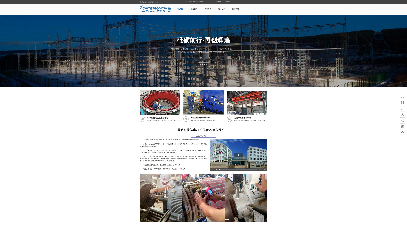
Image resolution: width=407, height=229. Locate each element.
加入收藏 (228, 1)
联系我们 (235, 9)
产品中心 (207, 9)
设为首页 (218, 1)
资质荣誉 (194, 9)
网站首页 (180, 9)
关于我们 (221, 9)
